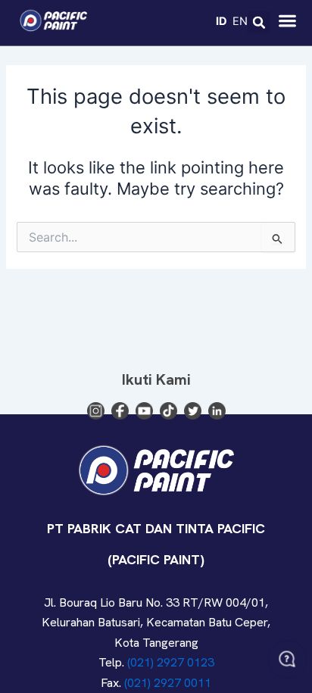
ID (221, 20)
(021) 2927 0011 (167, 683)
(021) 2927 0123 (170, 662)
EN (240, 20)
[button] (259, 22)
